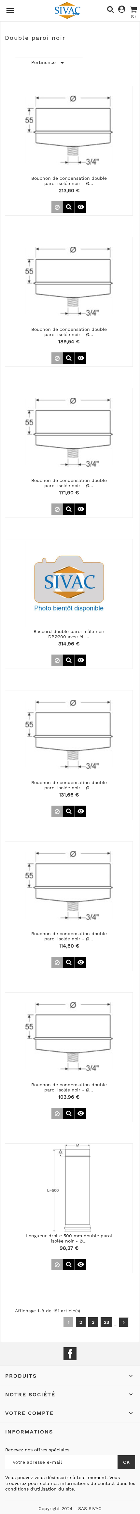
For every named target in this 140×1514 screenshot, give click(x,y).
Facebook (70, 1353)
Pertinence (49, 63)
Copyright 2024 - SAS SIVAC (70, 1508)
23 (106, 1322)
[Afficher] (69, 207)
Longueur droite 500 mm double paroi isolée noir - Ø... (69, 1238)
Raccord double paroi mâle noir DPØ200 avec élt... (69, 634)
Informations (29, 1432)
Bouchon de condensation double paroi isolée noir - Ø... (69, 181)
